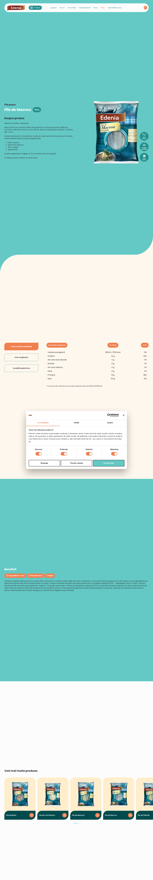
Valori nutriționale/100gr (21, 346)
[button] (75, 824)
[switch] (64, 454)
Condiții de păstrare (21, 368)
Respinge (44, 463)
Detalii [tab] (76, 423)
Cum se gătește (21, 357)
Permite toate (108, 463)
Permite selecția (76, 463)
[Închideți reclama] (123, 415)
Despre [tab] (110, 423)
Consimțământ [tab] (43, 423)
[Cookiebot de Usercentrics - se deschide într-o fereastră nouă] (109, 415)
